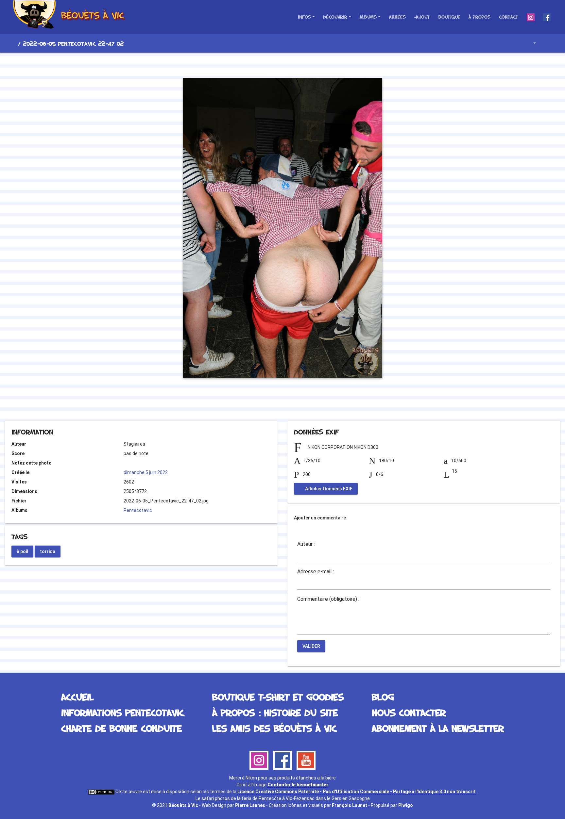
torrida (47, 551)
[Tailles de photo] (530, 43)
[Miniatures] (282, 64)
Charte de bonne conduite (121, 728)
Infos (304, 17)
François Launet (349, 805)
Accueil (12, 43)
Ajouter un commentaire (320, 517)
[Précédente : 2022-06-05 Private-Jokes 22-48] (260, 64)
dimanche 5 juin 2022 (146, 472)
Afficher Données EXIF (328, 488)
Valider (311, 646)
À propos (479, 17)
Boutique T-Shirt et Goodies (278, 696)
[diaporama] (547, 43)
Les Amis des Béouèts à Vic (274, 728)
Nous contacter (409, 712)
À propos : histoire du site (275, 712)
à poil (22, 551)
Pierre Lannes (250, 805)
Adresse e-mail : (315, 571)
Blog (383, 696)
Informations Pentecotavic (122, 712)
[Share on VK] (295, 403)
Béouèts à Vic (183, 805)
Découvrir (335, 17)
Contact (508, 17)
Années (397, 17)
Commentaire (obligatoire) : (328, 599)
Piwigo (405, 805)
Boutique (449, 17)
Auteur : (306, 544)
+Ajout (422, 17)
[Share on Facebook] (271, 403)
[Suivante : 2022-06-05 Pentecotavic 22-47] (305, 64)
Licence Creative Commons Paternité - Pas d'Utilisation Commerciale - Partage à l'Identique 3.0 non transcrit (356, 791)
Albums (368, 17)
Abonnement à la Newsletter (438, 728)
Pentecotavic (138, 510)
